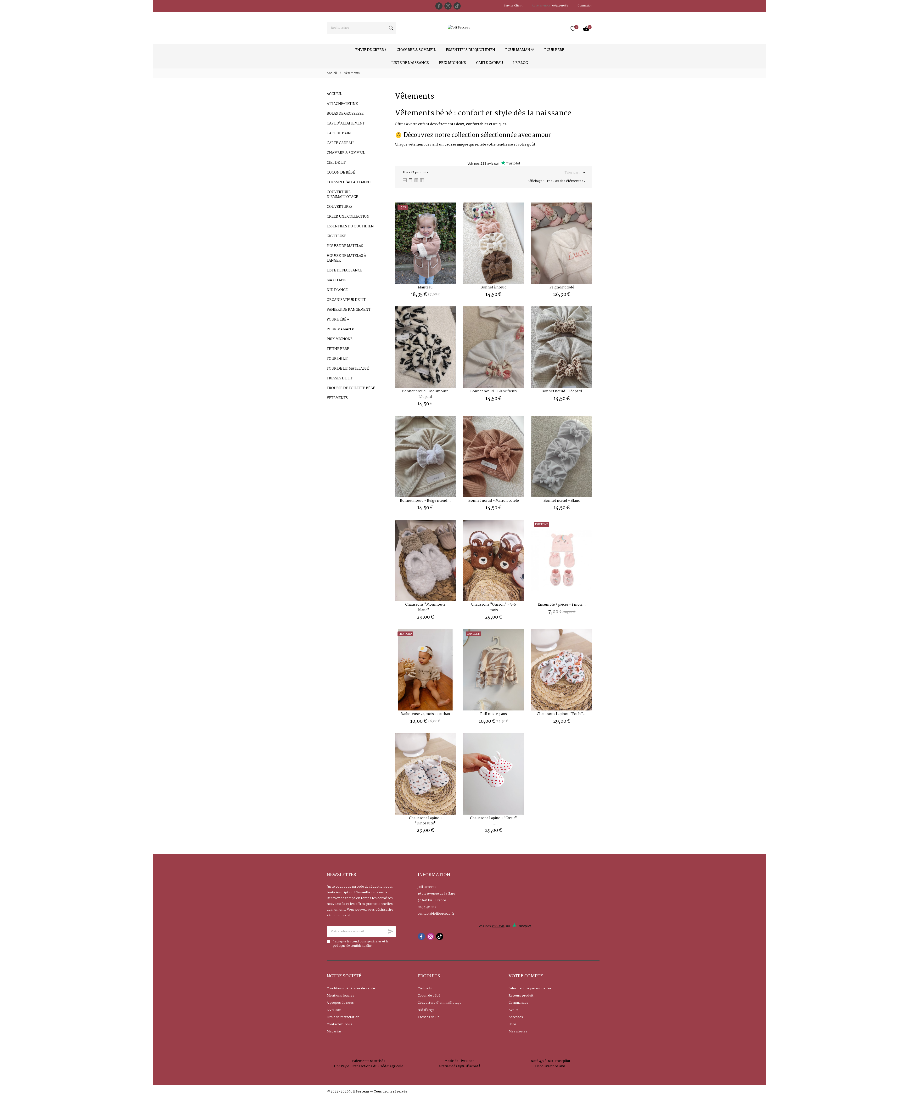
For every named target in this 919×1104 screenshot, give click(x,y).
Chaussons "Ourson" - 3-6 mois (493, 607)
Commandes (518, 1002)
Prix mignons (340, 339)
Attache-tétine (342, 104)
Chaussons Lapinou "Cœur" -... (493, 820)
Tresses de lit (340, 378)
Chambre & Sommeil (346, 153)
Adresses (516, 1017)
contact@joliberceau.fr (436, 913)
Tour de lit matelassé (348, 369)
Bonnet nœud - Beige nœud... (425, 501)
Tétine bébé (338, 349)
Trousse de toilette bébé (351, 388)
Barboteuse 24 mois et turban (425, 714)
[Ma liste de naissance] (573, 28)
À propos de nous (340, 1002)
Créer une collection (348, 217)
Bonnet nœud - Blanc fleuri (493, 391)
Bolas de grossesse (345, 114)
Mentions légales (340, 995)
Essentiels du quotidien (350, 226)
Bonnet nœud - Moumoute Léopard (425, 394)
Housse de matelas (345, 246)
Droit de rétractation (343, 1017)
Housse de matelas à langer (346, 258)
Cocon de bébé (341, 172)
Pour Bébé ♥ (338, 319)
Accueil (334, 94)
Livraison (334, 1010)
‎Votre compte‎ (526, 976)
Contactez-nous (339, 1024)
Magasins (334, 1031)
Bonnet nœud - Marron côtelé (493, 501)
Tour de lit (337, 359)
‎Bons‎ (512, 1024)
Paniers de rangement (348, 310)
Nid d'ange (337, 290)
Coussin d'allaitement (349, 182)
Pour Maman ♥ (340, 329)
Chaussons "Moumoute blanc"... (425, 607)
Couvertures (340, 207)
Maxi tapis (336, 280)
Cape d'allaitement (346, 123)
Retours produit (521, 995)
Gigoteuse (336, 236)
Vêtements (337, 398)
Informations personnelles (530, 988)
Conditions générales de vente (351, 988)
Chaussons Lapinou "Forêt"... (562, 714)
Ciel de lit (336, 163)
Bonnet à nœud (494, 287)
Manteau (425, 287)
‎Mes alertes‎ (518, 1031)
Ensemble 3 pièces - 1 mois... (562, 605)
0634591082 (427, 907)
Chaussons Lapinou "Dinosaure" (425, 820)
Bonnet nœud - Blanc (562, 501)
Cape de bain (339, 133)
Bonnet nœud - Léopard (562, 391)
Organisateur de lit (346, 300)
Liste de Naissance (344, 270)
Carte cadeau (340, 143)
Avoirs (514, 1010)
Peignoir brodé (561, 287)
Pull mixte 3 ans (493, 714)
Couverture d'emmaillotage (342, 194)
